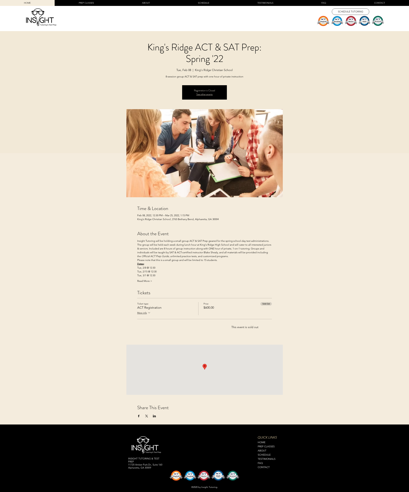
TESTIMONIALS (266, 458)
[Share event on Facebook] (138, 416)
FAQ (260, 463)
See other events (204, 94)
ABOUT (262, 450)
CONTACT (264, 467)
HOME (261, 442)
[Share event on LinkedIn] (154, 416)
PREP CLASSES (266, 446)
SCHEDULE (264, 454)
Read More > (144, 280)
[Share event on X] (146, 416)
